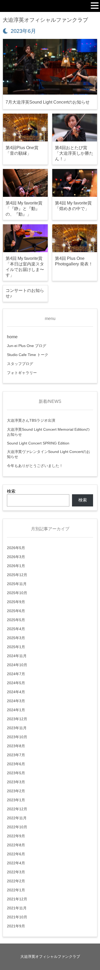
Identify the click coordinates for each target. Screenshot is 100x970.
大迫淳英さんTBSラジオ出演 (31, 420)
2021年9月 (16, 926)
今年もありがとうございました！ (35, 466)
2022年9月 (16, 836)
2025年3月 (16, 638)
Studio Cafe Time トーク (27, 355)
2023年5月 (16, 773)
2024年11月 (17, 656)
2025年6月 (16, 611)
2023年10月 (17, 737)
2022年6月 (16, 854)
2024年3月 (16, 701)
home (12, 337)
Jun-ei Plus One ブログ (26, 346)
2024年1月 (16, 710)
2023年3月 (16, 782)
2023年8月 (16, 746)
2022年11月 (17, 818)
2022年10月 (17, 827)
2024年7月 (16, 674)
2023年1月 (16, 800)
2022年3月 (16, 872)
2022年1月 (16, 890)
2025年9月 (16, 602)
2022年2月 (16, 881)
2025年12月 (17, 575)
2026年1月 (16, 566)
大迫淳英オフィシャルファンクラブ (45, 20)
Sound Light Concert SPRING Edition (38, 443)
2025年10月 (17, 593)
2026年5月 (16, 548)
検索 (11, 491)
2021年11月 (17, 908)
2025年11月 (17, 584)
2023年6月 (16, 764)
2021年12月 (17, 899)
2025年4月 (16, 629)
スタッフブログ (20, 364)
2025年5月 (16, 620)
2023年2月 (16, 791)
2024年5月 (16, 683)
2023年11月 (17, 728)
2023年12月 (17, 719)
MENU (10, 7)
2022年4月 (16, 863)
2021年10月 (17, 917)
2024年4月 (16, 692)
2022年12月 (17, 809)
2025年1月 (16, 647)
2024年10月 (17, 665)
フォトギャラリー (22, 373)
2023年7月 (16, 755)
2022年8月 (16, 845)
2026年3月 (16, 557)
